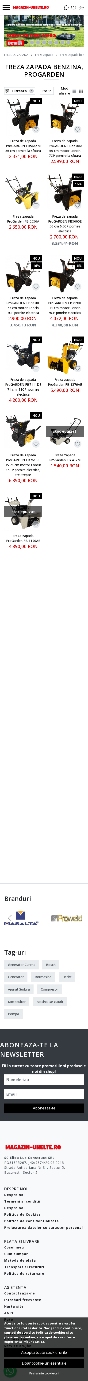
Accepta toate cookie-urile (44, 1352)
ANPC (9, 1313)
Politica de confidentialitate (31, 1221)
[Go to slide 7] (56, 42)
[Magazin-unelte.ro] (32, 7)
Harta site (14, 1306)
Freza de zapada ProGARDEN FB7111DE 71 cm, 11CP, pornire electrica (23, 387)
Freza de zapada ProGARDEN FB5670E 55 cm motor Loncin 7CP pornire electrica (23, 305)
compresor (49, 989)
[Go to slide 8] (62, 42)
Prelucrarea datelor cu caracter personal (43, 1227)
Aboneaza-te (44, 1108)
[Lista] (75, 90)
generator (16, 977)
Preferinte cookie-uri (44, 1373)
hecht (67, 977)
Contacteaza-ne (19, 1293)
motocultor (17, 1001)
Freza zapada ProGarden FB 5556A (23, 218)
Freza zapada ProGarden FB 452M (64, 457)
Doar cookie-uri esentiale (44, 1363)
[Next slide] (78, 918)
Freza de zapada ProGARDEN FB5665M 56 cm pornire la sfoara (23, 146)
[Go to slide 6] (50, 42)
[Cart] (81, 7)
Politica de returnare (24, 1273)
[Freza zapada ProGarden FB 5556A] (23, 193)
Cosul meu (14, 1247)
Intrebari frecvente (22, 1300)
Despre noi (14, 1194)
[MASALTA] (21, 927)
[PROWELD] (67, 927)
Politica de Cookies (22, 1214)
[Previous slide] (10, 918)
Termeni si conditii (22, 1201)
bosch (51, 964)
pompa (13, 1014)
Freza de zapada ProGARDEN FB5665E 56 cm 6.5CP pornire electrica (65, 223)
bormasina (43, 977)
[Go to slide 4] (38, 42)
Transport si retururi (24, 1267)
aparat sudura (19, 989)
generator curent (21, 964)
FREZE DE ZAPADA (16, 55)
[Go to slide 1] (20, 42)
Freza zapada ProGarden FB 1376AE (65, 382)
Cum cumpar (16, 1254)
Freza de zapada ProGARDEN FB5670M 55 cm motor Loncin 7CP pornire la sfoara (64, 148)
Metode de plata (20, 1260)
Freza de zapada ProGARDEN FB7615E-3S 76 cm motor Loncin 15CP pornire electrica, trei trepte (23, 465)
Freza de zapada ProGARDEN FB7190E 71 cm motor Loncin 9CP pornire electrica (65, 305)
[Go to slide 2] (26, 42)
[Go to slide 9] (68, 42)
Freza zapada (44, 55)
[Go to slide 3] (32, 42)
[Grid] (81, 90)
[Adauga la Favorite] (36, 129)
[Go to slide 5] (44, 42)
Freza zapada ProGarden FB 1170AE (23, 538)
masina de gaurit (50, 1001)
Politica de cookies (50, 1332)
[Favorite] (73, 7)
